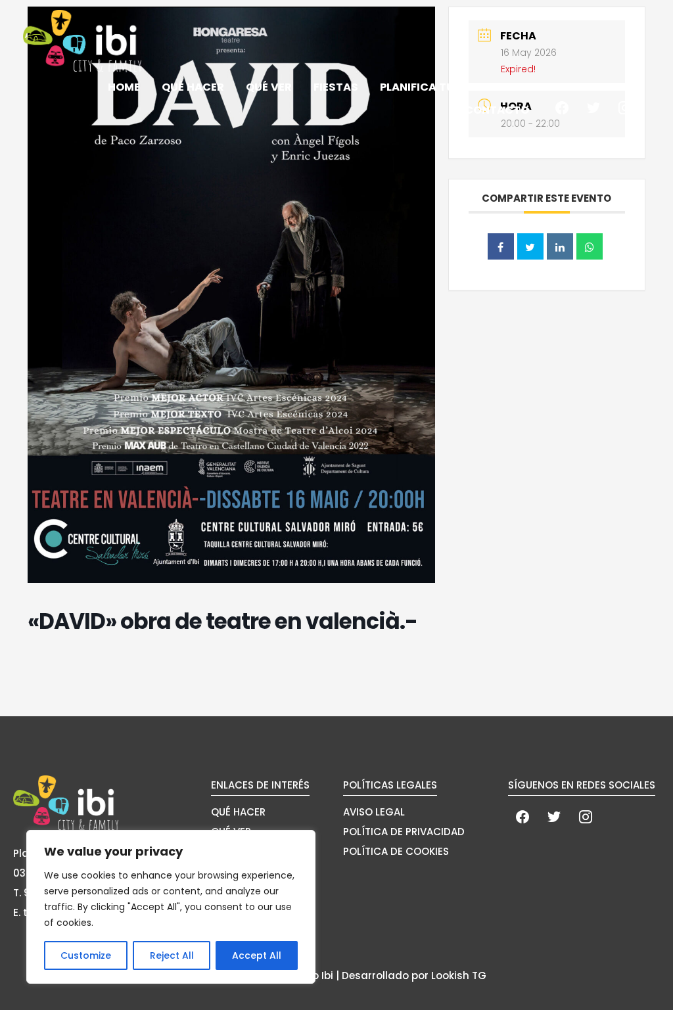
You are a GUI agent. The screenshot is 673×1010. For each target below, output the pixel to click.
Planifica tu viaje (434, 87)
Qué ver (269, 87)
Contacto (497, 110)
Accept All (256, 955)
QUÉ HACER (238, 812)
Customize (85, 955)
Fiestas (335, 87)
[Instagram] (625, 106)
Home (124, 87)
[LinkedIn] (560, 246)
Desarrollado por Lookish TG (414, 975)
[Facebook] (562, 106)
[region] (170, 907)
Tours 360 (541, 87)
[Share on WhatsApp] (589, 246)
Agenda (616, 87)
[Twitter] (593, 106)
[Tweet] (530, 246)
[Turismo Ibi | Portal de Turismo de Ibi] (82, 40)
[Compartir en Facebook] (501, 246)
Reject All (172, 955)
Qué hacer (193, 87)
